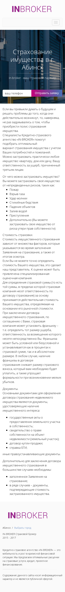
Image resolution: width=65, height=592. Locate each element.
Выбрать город (22, 527)
